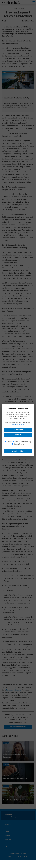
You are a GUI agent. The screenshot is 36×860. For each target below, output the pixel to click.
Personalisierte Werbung (22, 442)
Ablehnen (18, 434)
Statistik (9, 442)
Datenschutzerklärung (17, 424)
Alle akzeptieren (18, 429)
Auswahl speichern (18, 451)
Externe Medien (18, 444)
